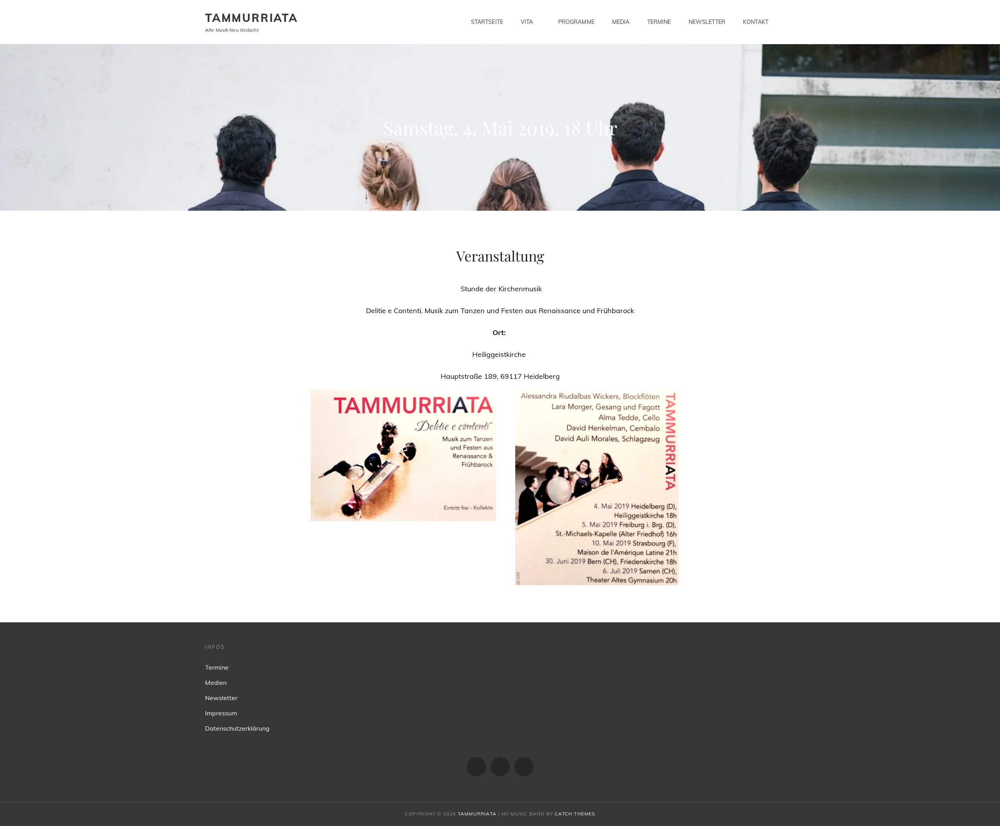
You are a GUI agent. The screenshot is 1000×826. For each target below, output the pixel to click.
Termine (659, 21)
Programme (576, 21)
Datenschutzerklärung (237, 728)
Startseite (487, 21)
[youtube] (524, 766)
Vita (527, 21)
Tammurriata (251, 18)
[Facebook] (476, 766)
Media (621, 21)
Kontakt (755, 21)
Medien (216, 682)
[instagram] (500, 766)
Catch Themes (575, 814)
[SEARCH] (789, 21)
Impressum (221, 713)
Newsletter (707, 21)
